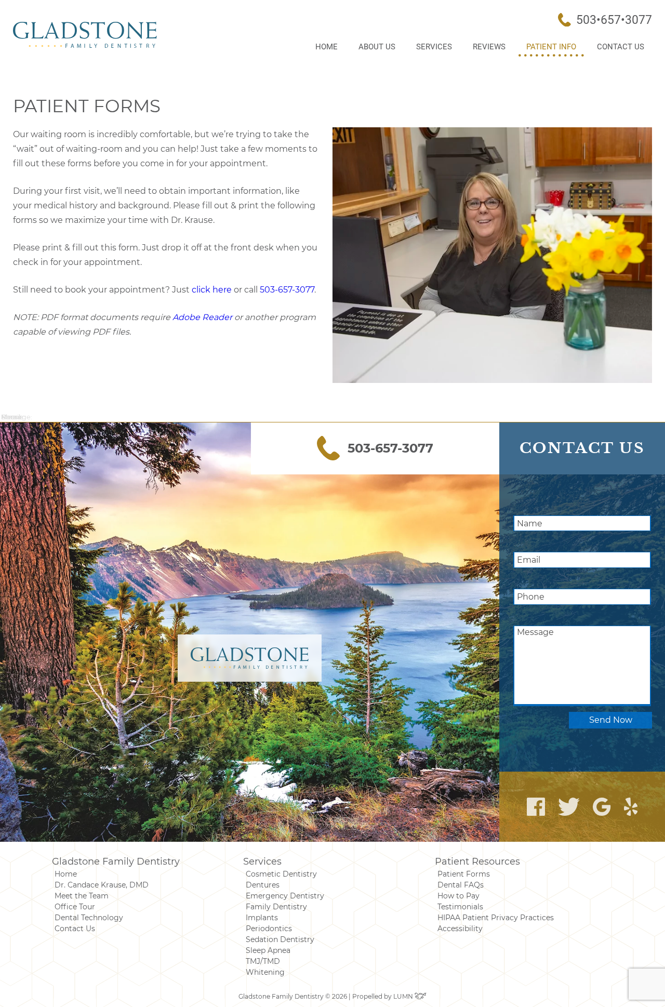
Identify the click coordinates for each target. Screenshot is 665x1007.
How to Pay (458, 895)
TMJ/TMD (263, 961)
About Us (376, 46)
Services (434, 46)
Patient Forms (463, 874)
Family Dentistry (276, 906)
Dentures (263, 885)
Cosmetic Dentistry (281, 874)
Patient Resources (477, 861)
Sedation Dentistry (280, 939)
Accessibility (460, 928)
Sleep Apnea (268, 950)
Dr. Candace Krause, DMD (102, 885)
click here (212, 290)
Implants (262, 917)
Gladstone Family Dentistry (116, 861)
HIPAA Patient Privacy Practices (495, 917)
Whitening (265, 972)
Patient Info (551, 46)
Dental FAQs (460, 885)
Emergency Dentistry (285, 895)
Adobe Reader (202, 317)
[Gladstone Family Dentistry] (85, 35)
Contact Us (620, 46)
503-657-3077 (287, 290)
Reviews (489, 46)
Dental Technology (89, 917)
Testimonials (460, 906)
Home (326, 46)
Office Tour (75, 906)
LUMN (404, 996)
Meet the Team (82, 895)
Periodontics (269, 928)
